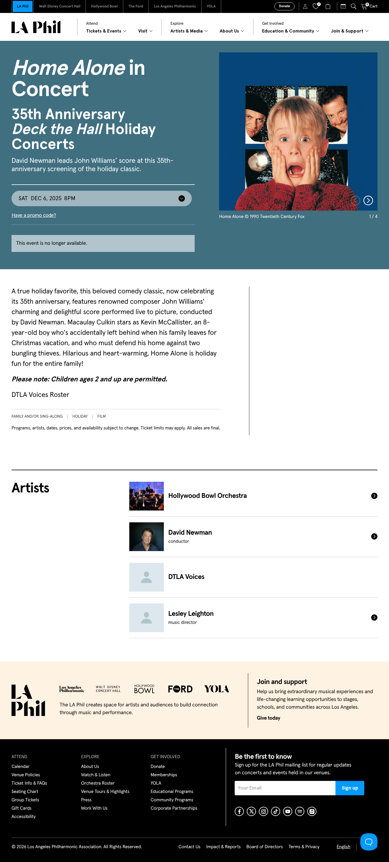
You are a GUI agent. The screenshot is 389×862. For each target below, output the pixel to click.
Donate (284, 6)
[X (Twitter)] (251, 811)
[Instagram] (263, 811)
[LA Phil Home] (36, 26)
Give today (268, 718)
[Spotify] (299, 811)
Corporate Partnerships (174, 808)
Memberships (164, 775)
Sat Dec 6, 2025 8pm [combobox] (46, 198)
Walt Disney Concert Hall (59, 6)
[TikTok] (275, 811)
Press (86, 800)
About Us (90, 766)
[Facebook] (239, 811)
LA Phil (22, 6)
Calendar (21, 766)
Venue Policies (26, 775)
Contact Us (189, 847)
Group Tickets (25, 800)
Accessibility (24, 817)
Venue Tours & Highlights (105, 792)
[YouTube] (287, 811)
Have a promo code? (34, 215)
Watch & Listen (96, 775)
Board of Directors (264, 847)
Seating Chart (25, 792)
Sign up (350, 788)
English (343, 847)
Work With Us (94, 808)
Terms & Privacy (304, 847)
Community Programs (172, 800)
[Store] (329, 6)
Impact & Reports (223, 847)
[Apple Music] (311, 811)
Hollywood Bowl (104, 6)
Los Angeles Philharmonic (175, 6)
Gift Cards (21, 808)
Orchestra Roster (98, 783)
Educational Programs (172, 792)
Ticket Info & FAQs (29, 783)
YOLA (211, 6)
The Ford (135, 6)
